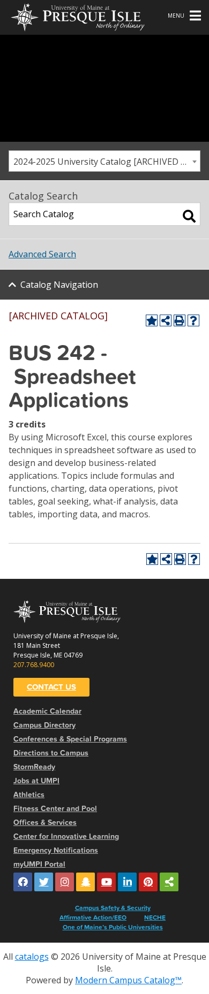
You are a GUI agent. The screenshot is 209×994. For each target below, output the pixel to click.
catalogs (32, 956)
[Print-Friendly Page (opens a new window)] (179, 320)
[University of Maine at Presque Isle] (78, 16)
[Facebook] (22, 882)
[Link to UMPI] (169, 882)
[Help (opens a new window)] (193, 320)
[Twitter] (43, 882)
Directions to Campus (50, 753)
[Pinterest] (148, 882)
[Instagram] (64, 882)
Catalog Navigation (59, 284)
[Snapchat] (85, 882)
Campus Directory (44, 725)
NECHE (155, 917)
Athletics (28, 794)
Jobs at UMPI (36, 780)
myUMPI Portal (39, 864)
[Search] (189, 216)
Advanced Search (42, 254)
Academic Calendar (47, 711)
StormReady (34, 766)
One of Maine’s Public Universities (113, 927)
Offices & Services (45, 822)
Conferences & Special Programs (70, 739)
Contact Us (51, 687)
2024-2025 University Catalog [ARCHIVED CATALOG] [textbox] (106, 161)
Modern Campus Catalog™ (128, 980)
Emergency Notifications (55, 850)
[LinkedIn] (127, 882)
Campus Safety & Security (113, 908)
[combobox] (104, 161)
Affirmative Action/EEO (92, 917)
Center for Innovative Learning (66, 836)
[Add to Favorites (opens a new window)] (152, 320)
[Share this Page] (165, 320)
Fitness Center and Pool (55, 808)
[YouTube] (106, 882)
